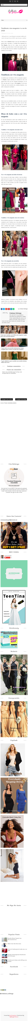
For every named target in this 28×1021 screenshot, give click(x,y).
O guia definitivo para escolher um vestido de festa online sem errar (14, 361)
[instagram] (10, 1)
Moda (12, 33)
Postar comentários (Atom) (10, 403)
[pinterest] (15, 1)
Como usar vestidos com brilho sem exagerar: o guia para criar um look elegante (14, 335)
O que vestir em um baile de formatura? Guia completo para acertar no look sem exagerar (12, 348)
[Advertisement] (14, 24)
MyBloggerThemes (14, 1016)
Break (9, 33)
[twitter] (17, 1)
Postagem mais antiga (21, 399)
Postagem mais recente (6, 399)
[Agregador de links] (3, 989)
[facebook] (13, 1)
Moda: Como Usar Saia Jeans (14, 943)
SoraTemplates (12, 1015)
